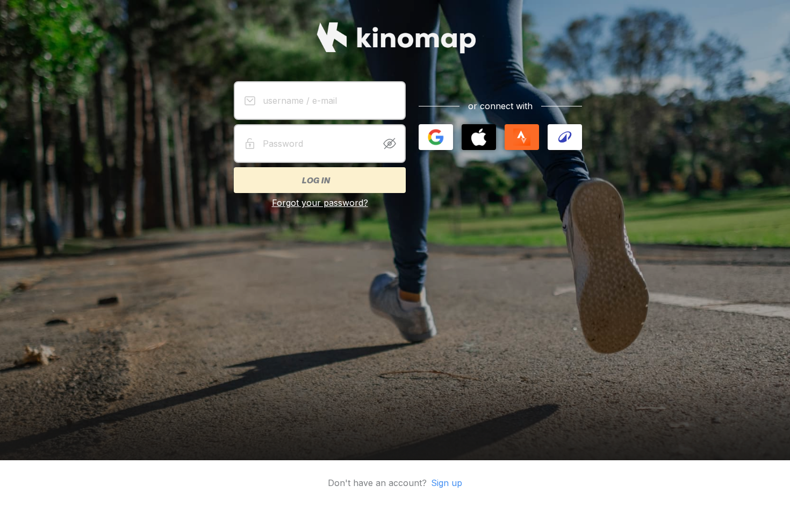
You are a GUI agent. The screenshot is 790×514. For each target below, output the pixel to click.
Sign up (446, 482)
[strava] (522, 137)
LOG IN (315, 180)
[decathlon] (565, 137)
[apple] (479, 137)
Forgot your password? (320, 202)
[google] (436, 137)
